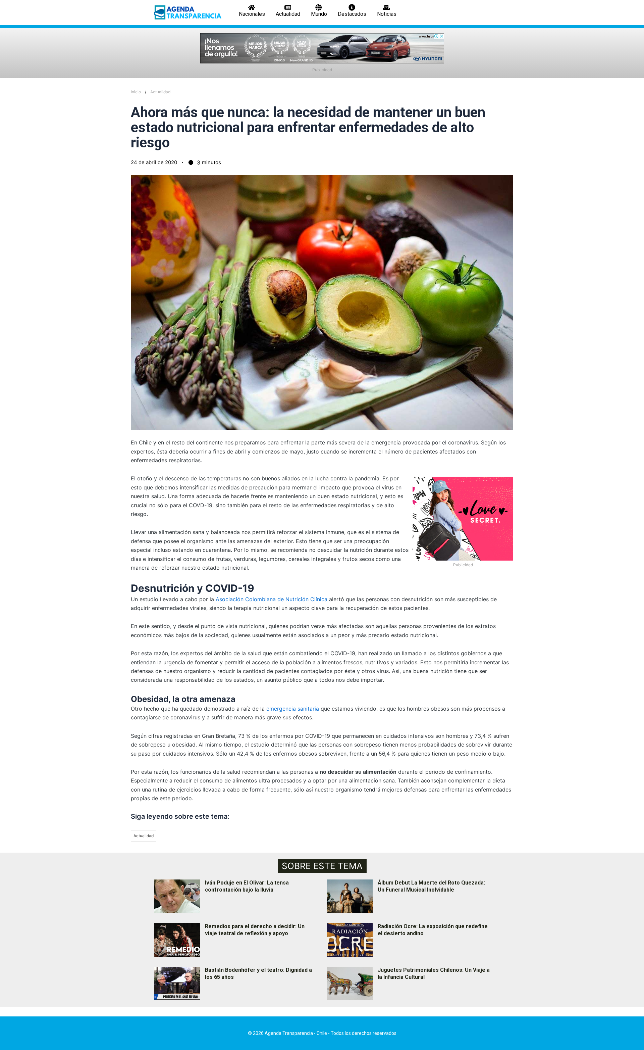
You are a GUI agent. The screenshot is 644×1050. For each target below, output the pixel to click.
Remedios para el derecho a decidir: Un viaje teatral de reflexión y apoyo (255, 930)
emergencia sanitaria (292, 708)
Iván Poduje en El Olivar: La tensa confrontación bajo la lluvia (247, 886)
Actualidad (160, 91)
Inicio (136, 91)
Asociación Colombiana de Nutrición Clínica (271, 599)
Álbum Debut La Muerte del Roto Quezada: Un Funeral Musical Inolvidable (431, 886)
